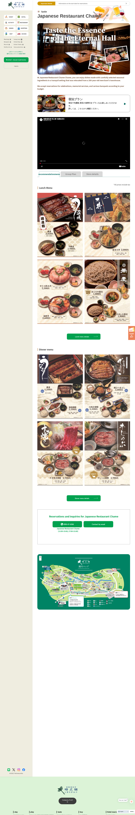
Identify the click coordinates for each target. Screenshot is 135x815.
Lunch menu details (82, 336)
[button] (40, 557)
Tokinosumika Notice (18, 47)
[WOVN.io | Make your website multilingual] (131, 811)
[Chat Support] (131, 801)
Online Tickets (18, 44)
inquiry (16, 66)
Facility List (7, 47)
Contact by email (98, 524)
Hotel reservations (16, 60)
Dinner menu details (82, 498)
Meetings (6, 39)
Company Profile (67, 801)
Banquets (6, 42)
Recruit (6, 44)
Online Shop (17, 42)
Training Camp (17, 39)
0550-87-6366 (69, 524)
